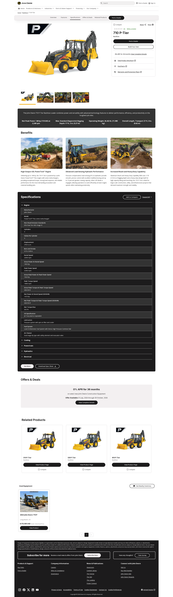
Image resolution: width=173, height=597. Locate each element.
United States (148, 590)
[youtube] (37, 590)
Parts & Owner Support (64, 8)
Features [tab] (64, 17)
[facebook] (24, 590)
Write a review (131, 29)
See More (27, 366)
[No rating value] (119, 29)
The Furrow (90, 574)
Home (22, 8)
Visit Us (123, 567)
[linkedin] (33, 590)
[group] (27, 98)
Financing (79, 8)
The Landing (91, 580)
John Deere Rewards (127, 577)
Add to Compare (132, 197)
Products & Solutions (33, 8)
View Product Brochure (126, 61)
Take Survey (142, 555)
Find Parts (121, 66)
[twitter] (28, 590)
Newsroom (90, 567)
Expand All (146, 197)
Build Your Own (133, 47)
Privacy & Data (56, 590)
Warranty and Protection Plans (128, 72)
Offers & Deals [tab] (87, 17)
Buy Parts (21, 567)
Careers (53, 567)
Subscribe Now (92, 555)
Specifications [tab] (75, 17)
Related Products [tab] (101, 17)
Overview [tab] (53, 17)
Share (142, 25)
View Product (34, 528)
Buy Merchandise (126, 571)
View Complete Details (139, 54)
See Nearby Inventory (143, 486)
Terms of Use (78, 590)
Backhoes (25, 13)
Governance (55, 574)
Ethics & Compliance (57, 571)
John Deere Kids (126, 574)
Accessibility (67, 590)
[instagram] (20, 590)
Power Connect (92, 583)
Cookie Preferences (115, 590)
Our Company (91, 8)
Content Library (92, 571)
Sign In (153, 3)
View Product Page (42, 465)
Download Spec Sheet (45, 366)
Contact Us (103, 590)
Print (149, 25)
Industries (48, 8)
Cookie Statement (90, 590)
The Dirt (89, 577)
